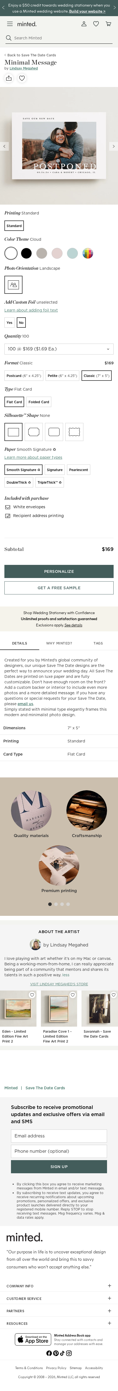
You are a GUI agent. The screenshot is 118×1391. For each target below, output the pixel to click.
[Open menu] (9, 23)
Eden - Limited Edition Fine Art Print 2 (15, 1036)
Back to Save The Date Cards (31, 55)
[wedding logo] (27, 24)
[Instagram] (69, 1352)
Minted (11, 1088)
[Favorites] (96, 23)
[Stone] (41, 253)
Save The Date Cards (45, 1088)
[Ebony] (26, 253)
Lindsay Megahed (24, 68)
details (19, 643)
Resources (17, 1323)
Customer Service (24, 1298)
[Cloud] (11, 253)
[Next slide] (113, 146)
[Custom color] (87, 253)
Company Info (20, 1286)
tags (98, 643)
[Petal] (57, 253)
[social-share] (8, 78)
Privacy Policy (56, 1368)
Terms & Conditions (29, 1368)
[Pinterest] (55, 1352)
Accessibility (94, 1368)
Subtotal (14, 549)
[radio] (14, 226)
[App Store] (33, 1339)
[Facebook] (49, 1352)
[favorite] (22, 78)
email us (25, 704)
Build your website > (87, 11)
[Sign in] (84, 23)
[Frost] (72, 253)
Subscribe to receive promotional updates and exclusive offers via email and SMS (58, 1114)
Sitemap (76, 1368)
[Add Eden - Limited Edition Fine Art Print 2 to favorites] (32, 995)
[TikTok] (62, 1352)
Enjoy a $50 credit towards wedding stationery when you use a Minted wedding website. (59, 7)
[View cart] (108, 23)
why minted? (59, 643)
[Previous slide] (4, 146)
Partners (15, 1311)
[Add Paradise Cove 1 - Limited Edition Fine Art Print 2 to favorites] (72, 995)
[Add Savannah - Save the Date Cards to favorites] (113, 995)
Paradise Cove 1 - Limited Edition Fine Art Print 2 (57, 1036)
